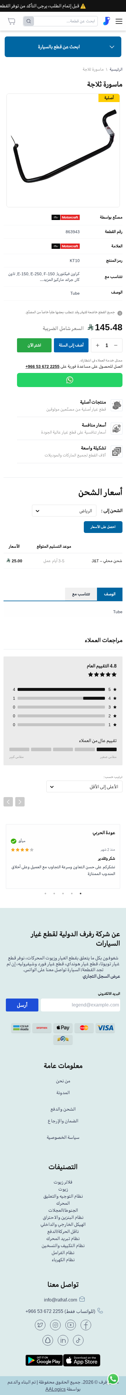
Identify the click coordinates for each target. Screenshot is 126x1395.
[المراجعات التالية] (20, 801)
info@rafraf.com (60, 1300)
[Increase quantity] (97, 345)
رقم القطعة (113, 231)
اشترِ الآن (34, 345)
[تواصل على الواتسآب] (113, 1382)
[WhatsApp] (69, 380)
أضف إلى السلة (71, 345)
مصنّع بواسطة (111, 217)
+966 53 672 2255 (42, 366)
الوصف (116, 292)
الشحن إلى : (111, 510)
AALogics (55, 1389)
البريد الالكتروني (109, 993)
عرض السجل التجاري (101, 976)
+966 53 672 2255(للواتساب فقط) (60, 1311)
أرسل (22, 1005)
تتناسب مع (113, 276)
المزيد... (46, 279)
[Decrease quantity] (115, 345)
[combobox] (92, 511)
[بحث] (28, 21)
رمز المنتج (114, 260)
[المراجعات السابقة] (8, 801)
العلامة (116, 246)
